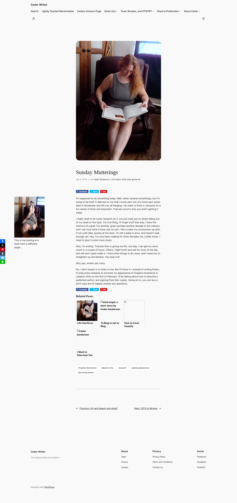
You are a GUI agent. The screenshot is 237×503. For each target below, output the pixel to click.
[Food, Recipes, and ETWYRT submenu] (153, 11)
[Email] (2, 258)
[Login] (33, 18)
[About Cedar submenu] (199, 11)
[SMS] (2, 262)
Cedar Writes (39, 4)
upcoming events (86, 372)
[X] (2, 245)
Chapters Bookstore (87, 368)
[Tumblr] (2, 253)
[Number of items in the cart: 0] (203, 18)
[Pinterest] (2, 249)
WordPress (49, 487)
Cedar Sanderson (101, 179)
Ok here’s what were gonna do (126, 179)
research (122, 368)
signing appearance (140, 368)
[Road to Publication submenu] (180, 11)
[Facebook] (2, 241)
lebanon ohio (107, 368)
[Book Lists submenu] (117, 11)
